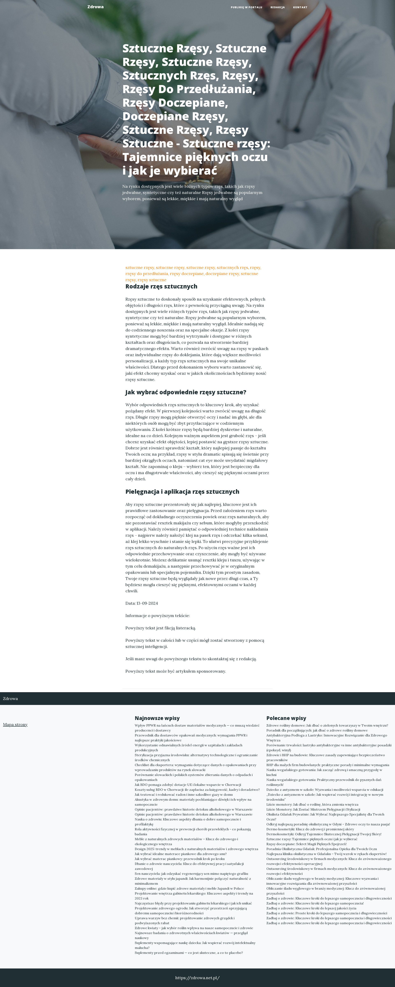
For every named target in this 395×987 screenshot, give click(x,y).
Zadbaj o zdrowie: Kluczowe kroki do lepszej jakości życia (311, 908)
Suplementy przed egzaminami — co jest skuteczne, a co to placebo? (189, 953)
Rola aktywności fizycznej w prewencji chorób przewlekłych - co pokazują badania (193, 831)
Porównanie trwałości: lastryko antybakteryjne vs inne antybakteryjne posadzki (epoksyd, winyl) (329, 747)
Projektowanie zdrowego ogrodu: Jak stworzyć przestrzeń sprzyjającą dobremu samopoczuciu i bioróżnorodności (191, 910)
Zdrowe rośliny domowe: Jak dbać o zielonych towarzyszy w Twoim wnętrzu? (327, 725)
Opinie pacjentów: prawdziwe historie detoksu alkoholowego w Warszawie (193, 809)
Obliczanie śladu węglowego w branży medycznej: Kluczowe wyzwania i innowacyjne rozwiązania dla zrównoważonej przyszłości (322, 881)
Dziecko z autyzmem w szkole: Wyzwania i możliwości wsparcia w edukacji (324, 790)
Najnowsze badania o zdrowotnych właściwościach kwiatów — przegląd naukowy (191, 935)
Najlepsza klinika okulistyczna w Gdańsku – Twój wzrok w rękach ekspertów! (326, 854)
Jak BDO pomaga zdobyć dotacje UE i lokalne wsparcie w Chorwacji (188, 785)
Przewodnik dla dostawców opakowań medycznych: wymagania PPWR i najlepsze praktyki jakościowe (191, 737)
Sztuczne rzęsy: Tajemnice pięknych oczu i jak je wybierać (312, 839)
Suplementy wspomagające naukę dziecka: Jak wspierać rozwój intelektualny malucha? (195, 945)
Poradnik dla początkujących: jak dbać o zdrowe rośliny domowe (317, 730)
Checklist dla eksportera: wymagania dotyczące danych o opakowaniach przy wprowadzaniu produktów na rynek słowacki (195, 767)
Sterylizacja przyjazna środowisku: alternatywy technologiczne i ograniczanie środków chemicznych (196, 757)
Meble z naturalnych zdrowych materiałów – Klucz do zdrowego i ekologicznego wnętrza (186, 841)
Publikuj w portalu (246, 7)
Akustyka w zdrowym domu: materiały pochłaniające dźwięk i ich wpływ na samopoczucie (193, 801)
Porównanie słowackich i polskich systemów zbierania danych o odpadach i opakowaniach (194, 777)
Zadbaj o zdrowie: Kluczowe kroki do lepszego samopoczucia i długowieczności (329, 898)
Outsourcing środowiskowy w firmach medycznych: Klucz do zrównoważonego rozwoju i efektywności (329, 871)
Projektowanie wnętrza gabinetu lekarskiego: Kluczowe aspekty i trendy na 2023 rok (194, 895)
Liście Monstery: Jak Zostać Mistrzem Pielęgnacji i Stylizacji (313, 809)
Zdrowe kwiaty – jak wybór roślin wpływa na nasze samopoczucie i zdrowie (194, 928)
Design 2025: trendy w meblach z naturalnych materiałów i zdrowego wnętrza (196, 849)
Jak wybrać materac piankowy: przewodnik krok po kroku (180, 859)
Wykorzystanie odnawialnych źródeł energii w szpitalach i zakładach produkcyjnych (188, 747)
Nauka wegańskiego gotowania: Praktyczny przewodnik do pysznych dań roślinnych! (323, 782)
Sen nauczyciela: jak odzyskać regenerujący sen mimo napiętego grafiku (191, 874)
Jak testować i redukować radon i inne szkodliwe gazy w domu (184, 794)
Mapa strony (15, 724)
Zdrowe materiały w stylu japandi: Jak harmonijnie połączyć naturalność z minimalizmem (193, 881)
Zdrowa (95, 6)
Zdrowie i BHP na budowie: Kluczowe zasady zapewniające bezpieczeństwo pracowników (325, 757)
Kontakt (300, 7)
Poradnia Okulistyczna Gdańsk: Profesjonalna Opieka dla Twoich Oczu (321, 849)
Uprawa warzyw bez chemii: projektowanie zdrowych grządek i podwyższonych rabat (185, 920)
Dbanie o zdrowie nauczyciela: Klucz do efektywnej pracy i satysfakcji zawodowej (189, 866)
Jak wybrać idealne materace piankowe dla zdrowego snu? (181, 854)
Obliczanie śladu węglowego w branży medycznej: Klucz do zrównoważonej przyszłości (325, 890)
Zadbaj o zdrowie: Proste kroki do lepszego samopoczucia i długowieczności (326, 913)
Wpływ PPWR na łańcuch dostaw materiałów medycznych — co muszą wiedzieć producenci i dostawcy (197, 727)
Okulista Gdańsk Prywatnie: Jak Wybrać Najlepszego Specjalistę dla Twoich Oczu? (325, 816)
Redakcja (278, 7)
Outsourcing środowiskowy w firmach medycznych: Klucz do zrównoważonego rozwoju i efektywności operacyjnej (329, 861)
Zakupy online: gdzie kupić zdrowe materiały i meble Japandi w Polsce (189, 888)
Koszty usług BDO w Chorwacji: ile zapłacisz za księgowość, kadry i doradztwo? (197, 790)
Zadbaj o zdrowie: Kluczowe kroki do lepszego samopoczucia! (315, 903)
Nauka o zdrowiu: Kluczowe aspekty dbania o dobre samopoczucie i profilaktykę (188, 821)
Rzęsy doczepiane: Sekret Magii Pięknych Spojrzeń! (306, 844)
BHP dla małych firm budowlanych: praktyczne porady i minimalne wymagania (327, 765)
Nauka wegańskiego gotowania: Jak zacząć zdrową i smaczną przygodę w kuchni (324, 772)
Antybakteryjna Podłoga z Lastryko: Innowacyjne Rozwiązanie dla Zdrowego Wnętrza (326, 737)
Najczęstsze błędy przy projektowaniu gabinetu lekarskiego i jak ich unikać (193, 903)
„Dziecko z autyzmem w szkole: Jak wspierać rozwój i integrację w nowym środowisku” (324, 797)
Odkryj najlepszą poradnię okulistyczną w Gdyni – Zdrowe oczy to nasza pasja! (328, 824)
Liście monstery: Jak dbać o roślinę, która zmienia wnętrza (312, 804)
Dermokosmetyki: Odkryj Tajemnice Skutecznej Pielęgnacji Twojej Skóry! (323, 834)
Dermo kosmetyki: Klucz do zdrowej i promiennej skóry (310, 829)
